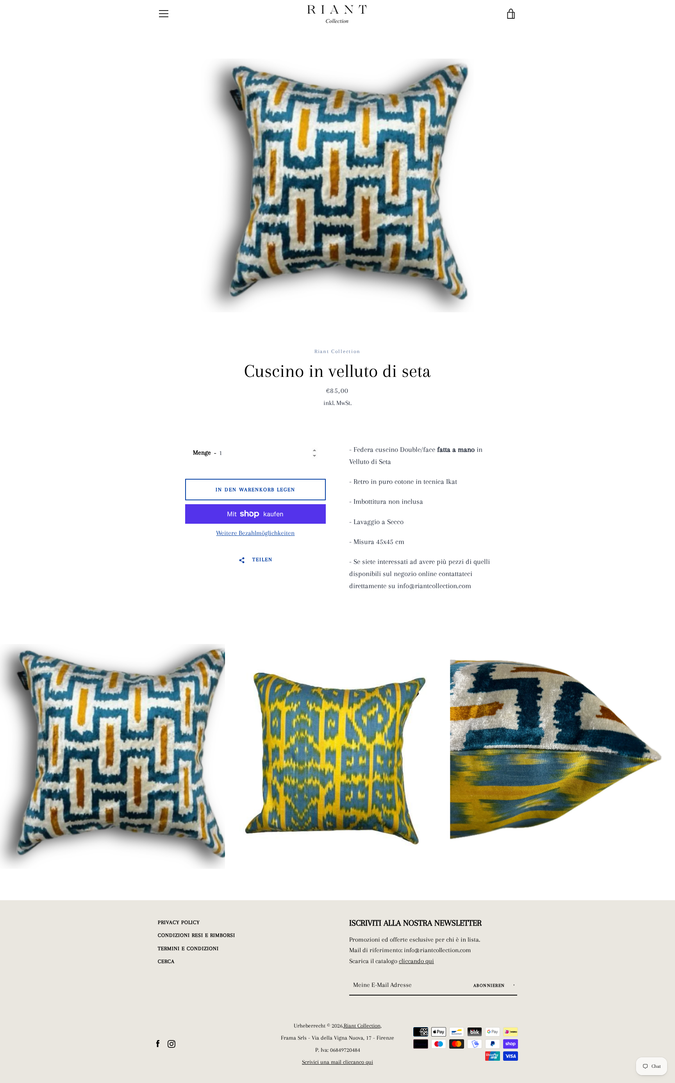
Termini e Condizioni (188, 948)
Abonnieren (490, 985)
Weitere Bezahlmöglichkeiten (255, 533)
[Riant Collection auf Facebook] (158, 1043)
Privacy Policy (179, 922)
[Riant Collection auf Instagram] (171, 1043)
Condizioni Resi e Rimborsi (196, 935)
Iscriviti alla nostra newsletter (415, 923)
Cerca (166, 961)
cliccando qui (416, 961)
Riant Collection (362, 1025)
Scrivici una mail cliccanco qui (337, 1062)
